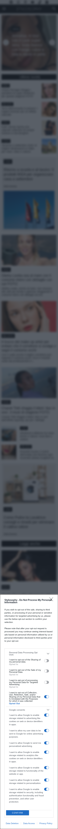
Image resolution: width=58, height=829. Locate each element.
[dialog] (29, 711)
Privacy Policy (45, 823)
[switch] (46, 660)
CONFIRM (17, 813)
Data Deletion (12, 823)
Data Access (29, 823)
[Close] (52, 600)
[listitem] (29, 653)
